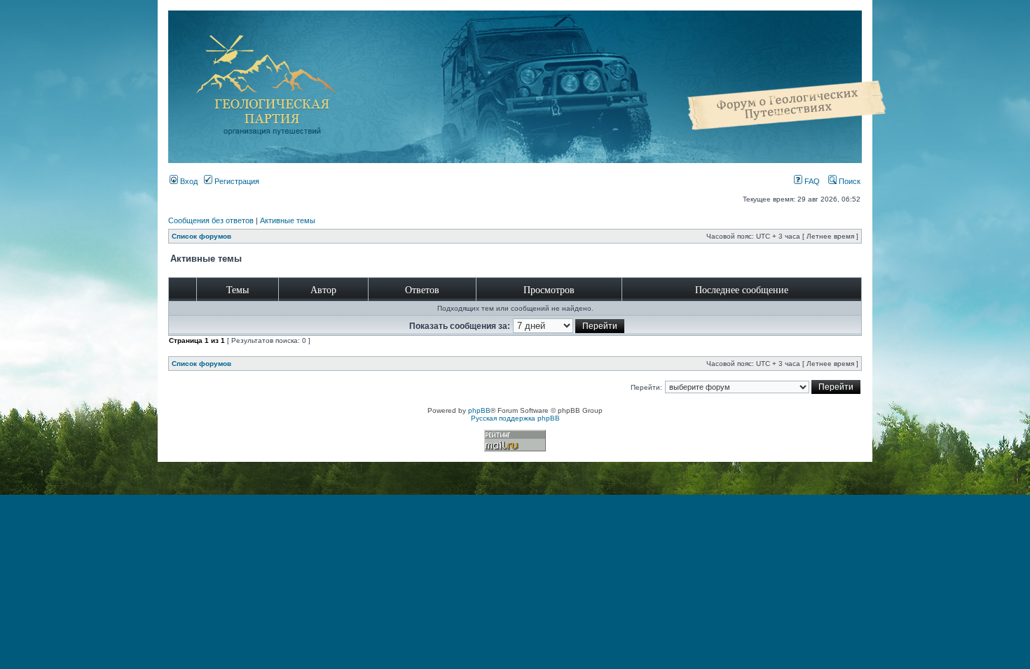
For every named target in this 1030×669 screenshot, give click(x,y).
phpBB (479, 410)
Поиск (848, 181)
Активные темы (287, 220)
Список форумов (201, 236)
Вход (188, 181)
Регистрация (235, 181)
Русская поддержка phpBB (515, 418)
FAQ (811, 181)
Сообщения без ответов (211, 220)
